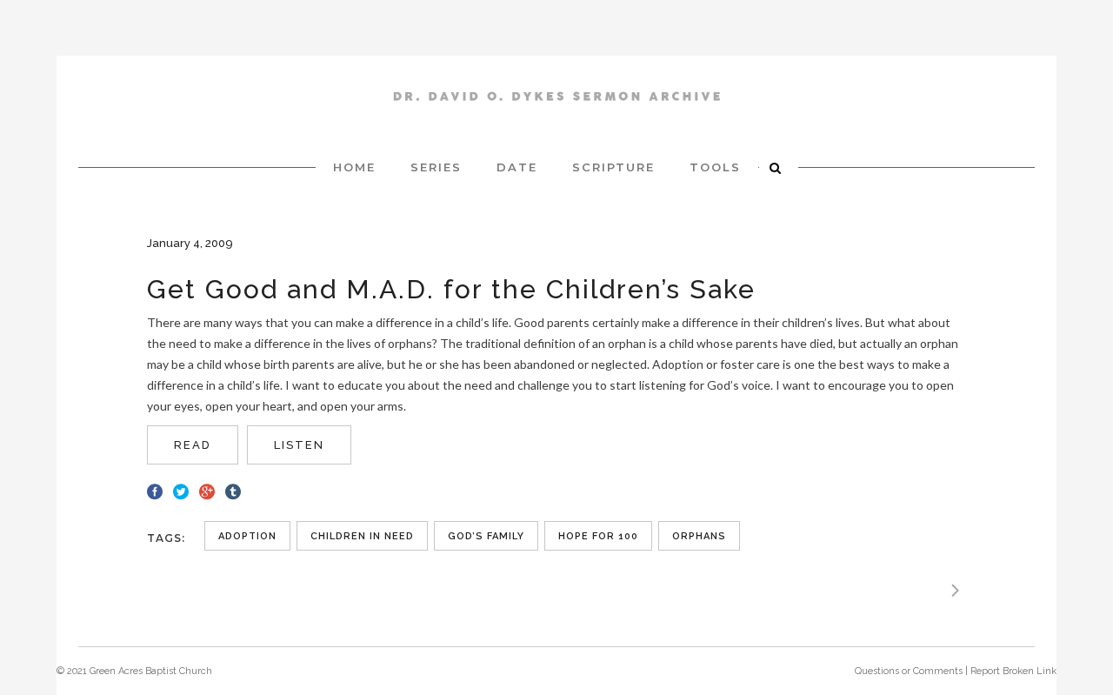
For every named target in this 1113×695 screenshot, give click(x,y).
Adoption (247, 536)
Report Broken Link (1013, 671)
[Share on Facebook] (155, 490)
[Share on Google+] (207, 490)
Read (192, 444)
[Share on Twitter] (181, 490)
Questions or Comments (909, 671)
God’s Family (486, 536)
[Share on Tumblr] (233, 490)
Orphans (699, 536)
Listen (299, 444)
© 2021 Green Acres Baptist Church (134, 671)
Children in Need (362, 536)
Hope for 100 (598, 536)
